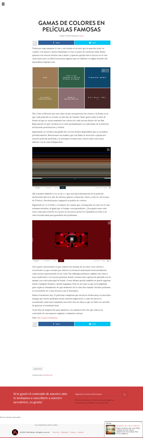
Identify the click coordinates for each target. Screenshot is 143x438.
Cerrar (141, 423)
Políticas (80, 432)
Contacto (73, 432)
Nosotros (56, 432)
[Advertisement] (71, 345)
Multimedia (48, 375)
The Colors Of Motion (47, 318)
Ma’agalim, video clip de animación (128, 426)
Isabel (81, 36)
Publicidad (64, 432)
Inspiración (38, 369)
